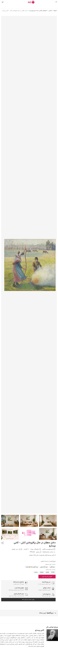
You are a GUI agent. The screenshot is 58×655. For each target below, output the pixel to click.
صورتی (13, 549)
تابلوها (55, 11)
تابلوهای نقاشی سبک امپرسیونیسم (38, 11)
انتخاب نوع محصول (50, 564)
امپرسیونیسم (49, 549)
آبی (19, 549)
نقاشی (50, 11)
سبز (17, 549)
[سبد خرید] (2, 2)
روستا (32, 549)
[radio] (52, 567)
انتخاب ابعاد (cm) (50, 570)
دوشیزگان (36, 549)
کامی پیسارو (39, 630)
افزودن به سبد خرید (47, 576)
